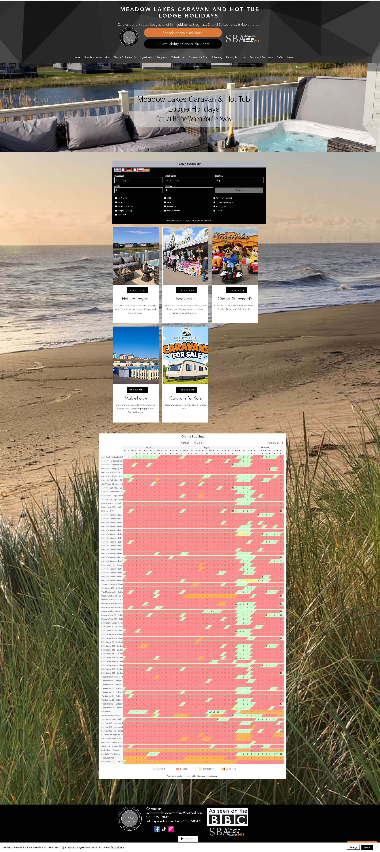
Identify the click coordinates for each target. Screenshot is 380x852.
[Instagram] (171, 829)
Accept (367, 847)
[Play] (182, 838)
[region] (136, 275)
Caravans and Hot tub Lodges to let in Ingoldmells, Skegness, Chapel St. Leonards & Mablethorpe (188, 24)
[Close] (376, 847)
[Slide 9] (190, 144)
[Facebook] (157, 829)
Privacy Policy (117, 847)
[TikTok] (164, 829)
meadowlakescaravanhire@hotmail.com (174, 813)
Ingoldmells (185, 298)
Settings (353, 847)
